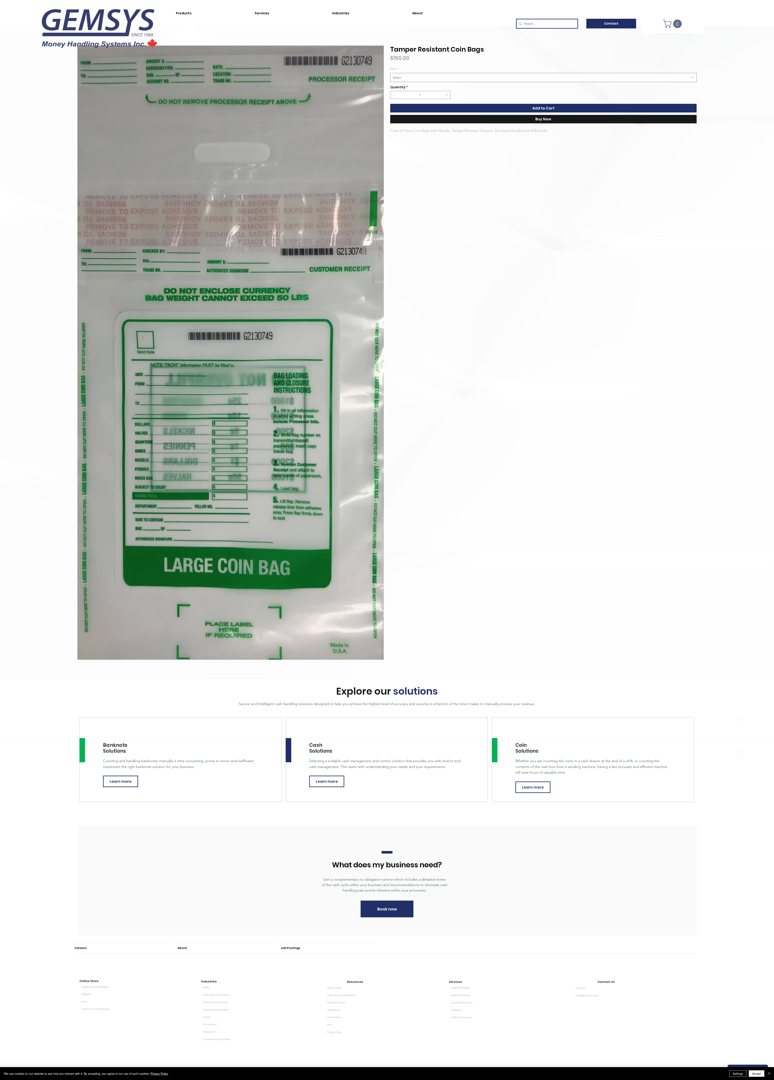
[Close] (769, 1073)
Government (210, 1024)
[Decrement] (393, 95)
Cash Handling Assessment (341, 995)
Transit (206, 1017)
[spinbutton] (420, 95)
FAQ (329, 1024)
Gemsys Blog (334, 987)
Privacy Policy (334, 1032)
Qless (84, 1001)
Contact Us (606, 982)
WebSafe (86, 994)
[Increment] (447, 95)
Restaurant (209, 1031)
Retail (206, 987)
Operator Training (460, 995)
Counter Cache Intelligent (95, 1008)
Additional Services (461, 1017)
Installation (457, 1009)
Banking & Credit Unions (216, 994)
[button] (210, 11)
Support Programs (460, 987)
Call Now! (580, 987)
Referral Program (336, 1002)
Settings (738, 1074)
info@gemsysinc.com (586, 995)
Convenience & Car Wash (217, 1039)
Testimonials (333, 1009)
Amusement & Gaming (215, 1002)
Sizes (394, 68)
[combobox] (543, 77)
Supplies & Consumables (94, 986)
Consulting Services (461, 1002)
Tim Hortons (333, 1017)
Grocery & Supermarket (216, 1009)
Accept (756, 1074)
